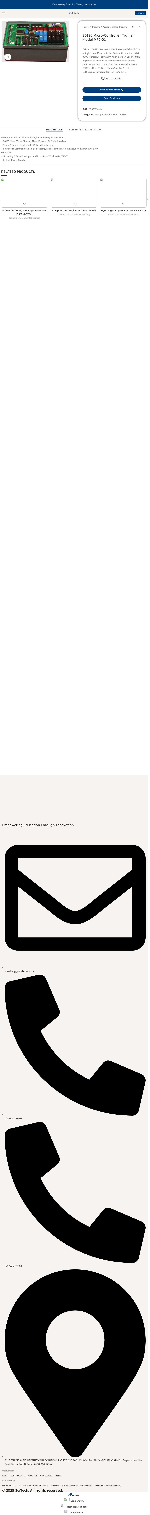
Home (85, 27)
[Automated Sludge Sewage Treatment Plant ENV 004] (24, 193)
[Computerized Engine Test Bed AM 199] (74, 193)
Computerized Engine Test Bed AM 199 (74, 210)
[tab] (54, 130)
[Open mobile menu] (4, 13)
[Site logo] (74, 13)
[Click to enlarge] (7, 57)
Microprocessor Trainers (115, 27)
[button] (111, 90)
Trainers (96, 27)
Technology (84, 214)
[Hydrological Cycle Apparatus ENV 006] (123, 193)
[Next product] (139, 27)
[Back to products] (136, 27)
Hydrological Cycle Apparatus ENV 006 (123, 210)
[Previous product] (132, 27)
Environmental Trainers (29, 217)
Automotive (72, 214)
